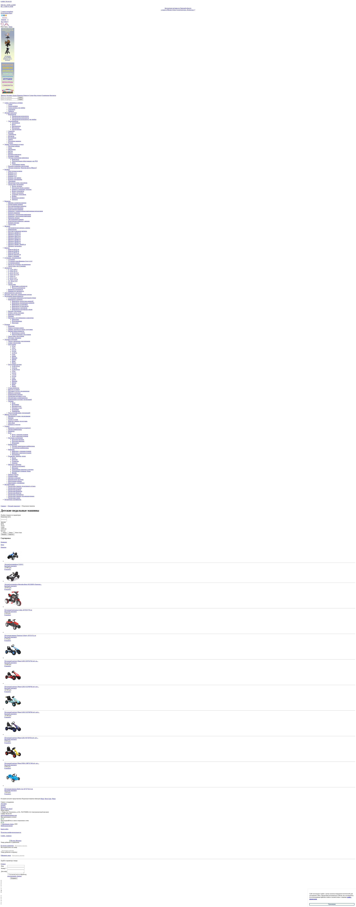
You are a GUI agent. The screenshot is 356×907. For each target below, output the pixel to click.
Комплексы (15, 159)
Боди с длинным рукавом (20, 434)
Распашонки (16, 454)
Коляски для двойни (14, 178)
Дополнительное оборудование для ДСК (25, 161)
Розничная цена (6, 517)
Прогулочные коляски (15, 171)
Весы (13, 403)
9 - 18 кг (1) (11, 276)
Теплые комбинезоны (15, 429)
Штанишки (15, 443)
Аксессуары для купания (16, 336)
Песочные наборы (14, 146)
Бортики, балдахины (14, 311)
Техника (10, 401)
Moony (14, 363)
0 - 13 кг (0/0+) (12, 269)
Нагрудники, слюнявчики (16, 483)
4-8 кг (14, 348)
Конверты (11, 431)
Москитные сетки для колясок (17, 183)
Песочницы (12, 149)
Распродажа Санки (14, 498)
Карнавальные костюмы (15, 479)
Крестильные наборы (15, 481)
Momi (13, 361)
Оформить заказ (6, 855)
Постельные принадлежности (13, 296)
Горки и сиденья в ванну (16, 328)
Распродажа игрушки (15, 488)
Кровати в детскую (14, 424)
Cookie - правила (6, 836)
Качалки (10, 418)
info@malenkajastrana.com (9, 815)
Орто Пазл (11, 423)
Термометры (16, 411)
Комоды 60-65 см (13, 249)
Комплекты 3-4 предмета (20, 304)
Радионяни (15, 409)
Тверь (10, 27)
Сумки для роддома (14, 343)
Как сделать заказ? (6, 808)
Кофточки (11, 449)
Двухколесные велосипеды (20, 118)
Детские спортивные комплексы (18, 158)
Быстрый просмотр (10, 566)
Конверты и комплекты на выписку (19, 428)
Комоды (7, 248)
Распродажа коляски (14, 489)
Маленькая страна (8, 824)
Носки (14, 458)
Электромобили (13, 121)
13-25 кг (14, 368)
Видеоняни (15, 404)
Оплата (3, 805)
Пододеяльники (17, 321)
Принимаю (332, 904)
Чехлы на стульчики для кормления (19, 264)
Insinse (14, 356)
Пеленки (11, 316)
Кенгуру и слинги (14, 389)
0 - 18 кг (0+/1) (12, 271)
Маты (13, 163)
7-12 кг (14, 374)
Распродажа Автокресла (15, 494)
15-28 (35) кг (16, 369)
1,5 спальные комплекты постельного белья (22, 298)
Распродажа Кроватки (15, 491)
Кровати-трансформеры (15, 208)
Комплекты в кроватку (15, 299)
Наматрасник (12, 229)
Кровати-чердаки (13, 223)
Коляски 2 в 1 (12, 174)
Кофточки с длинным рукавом (21, 451)
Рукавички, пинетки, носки (17, 456)
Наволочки (15, 319)
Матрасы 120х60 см (14, 233)
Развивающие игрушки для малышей (20, 399)
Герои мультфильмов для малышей (19, 413)
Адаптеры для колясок (19, 194)
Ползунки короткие (18, 441)
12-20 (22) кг (16, 366)
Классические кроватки (15, 209)
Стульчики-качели (14, 263)
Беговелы (11, 136)
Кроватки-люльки (14, 218)
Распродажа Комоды (14, 493)
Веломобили (12, 138)
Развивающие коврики (15, 394)
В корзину (7, 569)
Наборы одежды (13, 474)
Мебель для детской (10, 414)
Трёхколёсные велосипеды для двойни (24, 119)
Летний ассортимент (18, 466)
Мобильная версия (7, 826)
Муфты (14, 196)
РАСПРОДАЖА (9, 484)
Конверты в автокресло (15, 289)
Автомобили (16, 123)
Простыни (15, 323)
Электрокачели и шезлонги (13, 293)
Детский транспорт (10, 113)
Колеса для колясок (18, 191)
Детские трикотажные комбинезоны (23, 446)
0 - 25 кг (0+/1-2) (13, 273)
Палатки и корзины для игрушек (18, 166)
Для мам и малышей (10, 339)
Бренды (3, 531)
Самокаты (11, 131)
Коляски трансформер (15, 179)
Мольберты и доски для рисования (19, 416)
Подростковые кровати (15, 204)
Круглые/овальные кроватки (17, 206)
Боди (9, 433)
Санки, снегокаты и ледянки (13, 103)
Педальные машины (14, 141)
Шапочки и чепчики (14, 464)
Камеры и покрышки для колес (22, 189)
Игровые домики (13, 156)
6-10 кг (14, 373)
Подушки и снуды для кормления (18, 391)
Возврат (3, 807)
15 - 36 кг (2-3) (12, 281)
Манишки (15, 468)
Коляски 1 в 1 (12, 173)
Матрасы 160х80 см (14, 239)
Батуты (10, 151)
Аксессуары (12, 224)
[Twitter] (2, 15)
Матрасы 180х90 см (14, 243)
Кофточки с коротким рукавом (21, 453)
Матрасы (7, 226)
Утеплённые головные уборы (21, 471)
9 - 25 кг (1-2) (12, 278)
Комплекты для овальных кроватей (23, 303)
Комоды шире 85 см (14, 254)
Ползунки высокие (18, 439)
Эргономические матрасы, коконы (19, 228)
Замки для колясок (18, 193)
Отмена (3, 864)
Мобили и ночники (14, 393)
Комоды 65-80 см (13, 251)
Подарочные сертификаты (12, 499)
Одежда (6, 426)
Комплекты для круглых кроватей (22, 301)
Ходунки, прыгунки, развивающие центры (18, 294)
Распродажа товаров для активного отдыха (21, 486)
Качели (10, 153)
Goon (13, 354)
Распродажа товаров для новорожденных (21, 496)
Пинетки (15, 459)
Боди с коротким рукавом (20, 436)
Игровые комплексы (14, 154)
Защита (10, 139)
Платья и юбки (13, 476)
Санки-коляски (13, 106)
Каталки (10, 133)
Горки (10, 148)
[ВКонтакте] (4, 15)
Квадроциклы (16, 126)
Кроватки (7, 201)
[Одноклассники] (6, 15)
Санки (10, 104)
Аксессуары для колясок (16, 184)
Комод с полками (13, 256)
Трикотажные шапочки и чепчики (22, 469)
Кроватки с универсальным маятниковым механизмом (25, 211)
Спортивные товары (18, 164)
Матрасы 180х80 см (14, 241)
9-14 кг (14, 351)
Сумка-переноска (13, 388)
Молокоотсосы (16, 406)
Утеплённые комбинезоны (20, 448)
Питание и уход (17, 408)
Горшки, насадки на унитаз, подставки (20, 329)
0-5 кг (14, 346)
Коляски (7, 169)
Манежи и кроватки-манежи (17, 203)
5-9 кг (14, 371)
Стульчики (11, 259)
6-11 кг (14, 349)
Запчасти (15, 199)
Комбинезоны (12, 444)
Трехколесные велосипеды (20, 116)
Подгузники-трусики (15, 364)
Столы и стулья (13, 419)
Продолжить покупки (21, 845)
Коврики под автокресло (16, 291)
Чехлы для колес (17, 186)
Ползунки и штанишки (15, 438)
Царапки (14, 463)
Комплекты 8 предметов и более (22, 309)
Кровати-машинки (14, 213)
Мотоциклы (15, 128)
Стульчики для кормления (12, 258)
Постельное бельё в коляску (20, 188)
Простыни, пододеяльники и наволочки (21, 318)
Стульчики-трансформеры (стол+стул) (20, 261)
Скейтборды (12, 134)
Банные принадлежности (16, 331)
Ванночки (11, 326)
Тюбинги (11, 111)
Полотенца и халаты (18, 333)
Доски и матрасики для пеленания (19, 341)
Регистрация (5, 13)
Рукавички (15, 461)
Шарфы (14, 473)
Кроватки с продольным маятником (19, 216)
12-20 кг (14, 353)
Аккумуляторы (16, 129)
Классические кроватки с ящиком (18, 221)
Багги (13, 124)
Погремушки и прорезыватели (18, 398)
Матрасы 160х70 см (14, 238)
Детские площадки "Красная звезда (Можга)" (22, 168)
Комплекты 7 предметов (19, 308)
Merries (14, 359)
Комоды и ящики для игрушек (17, 421)
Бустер (10, 283)
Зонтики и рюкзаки (14, 478)
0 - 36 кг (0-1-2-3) (13, 274)
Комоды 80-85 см (13, 253)
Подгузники (12, 344)
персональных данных (14, 876)
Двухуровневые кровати (16, 219)
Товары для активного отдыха (14, 144)
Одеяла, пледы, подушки (16, 313)
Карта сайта (4, 829)
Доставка (4, 803)
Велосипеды (12, 114)
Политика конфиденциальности (11, 832)
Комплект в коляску (14, 314)
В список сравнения (7, 845)
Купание (7, 324)
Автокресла (8, 268)
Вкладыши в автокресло (19, 286)
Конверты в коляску (18, 198)
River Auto (48, 798)
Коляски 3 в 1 (12, 176)
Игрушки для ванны (14, 338)
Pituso (54, 798)
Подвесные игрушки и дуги (17, 396)
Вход (10, 13)
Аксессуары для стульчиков (17, 266)
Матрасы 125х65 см (14, 234)
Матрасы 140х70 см (14, 236)
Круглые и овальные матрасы (17, 231)
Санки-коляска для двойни (16, 108)
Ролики (10, 143)
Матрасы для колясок (15, 246)
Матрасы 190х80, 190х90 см (17, 244)
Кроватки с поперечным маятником (19, 214)
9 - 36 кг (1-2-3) (13, 279)
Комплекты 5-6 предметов (20, 306)
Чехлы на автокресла (18, 288)
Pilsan (42, 798)
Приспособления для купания (21, 334)
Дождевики (11, 181)
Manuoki (14, 358)
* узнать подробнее (7, 11)
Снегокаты (11, 109)
